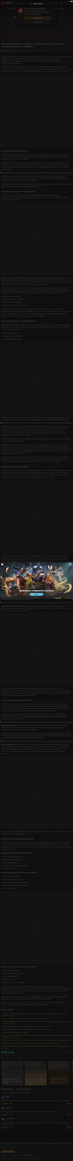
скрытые (13, 165)
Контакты (34, 1143)
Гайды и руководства (40, 1058)
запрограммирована (48, 461)
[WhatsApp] (9, 1052)
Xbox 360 (9, 1055)
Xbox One (17, 1055)
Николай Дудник (10, 1118)
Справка (3, 1143)
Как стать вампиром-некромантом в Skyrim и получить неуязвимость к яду (31, 1043)
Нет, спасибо (37, 22)
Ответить (5, 1103)
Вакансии (27, 1143)
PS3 (50, 1055)
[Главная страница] (6, 2)
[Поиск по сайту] (56, 2)
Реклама (9, 1143)
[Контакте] (6, 1052)
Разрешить (37, 18)
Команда (20, 1143)
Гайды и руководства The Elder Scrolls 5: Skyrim (17, 1058)
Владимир (7, 51)
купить (58, 988)
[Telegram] (2, 1052)
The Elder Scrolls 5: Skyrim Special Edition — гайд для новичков (26, 1029)
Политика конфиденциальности (48, 1143)
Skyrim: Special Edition (61, 71)
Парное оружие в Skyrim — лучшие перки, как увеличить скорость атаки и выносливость (36, 1040)
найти (47, 59)
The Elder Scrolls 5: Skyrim (54, 56)
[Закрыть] (70, 2)
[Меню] (66, 2)
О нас (15, 1143)
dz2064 (7, 1096)
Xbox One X (25, 1055)
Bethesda (63, 1058)
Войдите (5, 1092)
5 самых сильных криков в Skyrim (15, 1032)
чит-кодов (17, 159)
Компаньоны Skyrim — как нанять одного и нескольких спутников (28, 1026)
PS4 (55, 1055)
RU (69, 1143)
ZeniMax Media (53, 1058)
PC (3, 1055)
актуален (20, 71)
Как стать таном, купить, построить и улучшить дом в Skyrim (26, 1018)
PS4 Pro (33, 1055)
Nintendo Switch (42, 1055)
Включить (35, 1158)
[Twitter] (12, 1052)
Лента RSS (62, 1143)
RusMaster (8, 1107)
